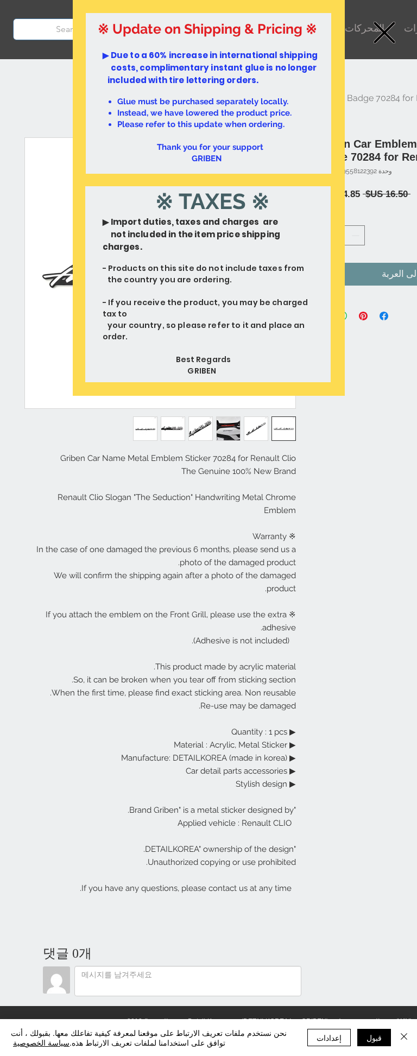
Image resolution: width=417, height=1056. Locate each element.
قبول (374, 1037)
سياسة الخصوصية (41, 1042)
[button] (384, 32)
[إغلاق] (403, 1037)
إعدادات (329, 1037)
